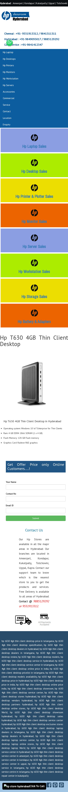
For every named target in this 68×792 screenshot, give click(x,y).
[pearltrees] (61, 785)
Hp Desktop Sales (34, 171)
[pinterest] (55, 785)
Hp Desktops (9, 58)
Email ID (10, 505)
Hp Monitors (9, 72)
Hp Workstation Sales (34, 271)
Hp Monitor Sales (34, 221)
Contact (7, 111)
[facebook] (48, 785)
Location (7, 118)
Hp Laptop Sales (34, 146)
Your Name (11, 482)
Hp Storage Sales (34, 296)
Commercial (8, 98)
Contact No (11, 493)
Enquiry (6, 124)
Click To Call (37, 786)
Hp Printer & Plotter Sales (34, 196)
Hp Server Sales (34, 246)
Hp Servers (8, 85)
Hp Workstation (10, 78)
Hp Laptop (8, 52)
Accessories (9, 91)
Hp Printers (8, 65)
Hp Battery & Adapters (34, 321)
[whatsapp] (9, 43)
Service (6, 104)
